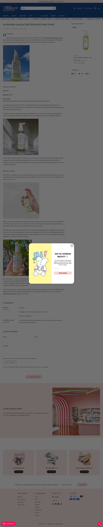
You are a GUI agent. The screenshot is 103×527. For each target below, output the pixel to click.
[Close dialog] (71, 245)
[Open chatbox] (100, 524)
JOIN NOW (63, 273)
